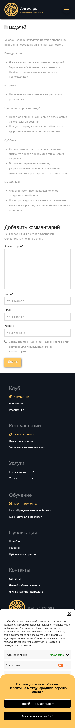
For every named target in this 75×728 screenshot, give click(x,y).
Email (8, 310)
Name (8, 294)
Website (9, 326)
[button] (69, 614)
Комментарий (13, 246)
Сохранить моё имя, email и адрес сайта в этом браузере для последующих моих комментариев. (39, 346)
